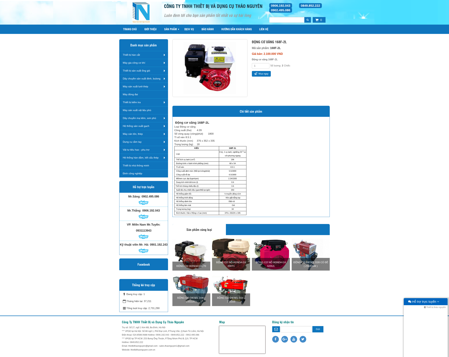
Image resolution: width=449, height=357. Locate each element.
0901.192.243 (158, 244)
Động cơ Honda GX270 (191, 266)
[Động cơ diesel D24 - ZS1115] (231, 289)
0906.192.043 (280, 5)
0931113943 (143, 230)
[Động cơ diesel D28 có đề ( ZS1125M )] (311, 254)
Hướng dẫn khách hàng (236, 29)
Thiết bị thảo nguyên (436, 307)
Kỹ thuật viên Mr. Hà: (134, 244)
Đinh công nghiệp (132, 173)
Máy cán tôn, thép (133, 133)
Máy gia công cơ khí (134, 62)
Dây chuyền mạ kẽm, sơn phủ (139, 118)
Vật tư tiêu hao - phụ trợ (136, 149)
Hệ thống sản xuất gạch (136, 126)
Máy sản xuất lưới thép (135, 86)
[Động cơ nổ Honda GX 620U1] (271, 254)
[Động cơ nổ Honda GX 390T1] (231, 254)
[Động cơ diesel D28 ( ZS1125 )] (191, 289)
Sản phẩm (170, 29)
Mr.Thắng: (134, 210)
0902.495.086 (280, 10)
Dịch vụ (189, 29)
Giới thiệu (150, 29)
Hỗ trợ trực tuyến (424, 301)
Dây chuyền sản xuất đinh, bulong (141, 78)
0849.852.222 (310, 5)
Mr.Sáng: (134, 196)
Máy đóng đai (130, 94)
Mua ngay (263, 73)
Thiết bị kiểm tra (132, 102)
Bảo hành (208, 29)
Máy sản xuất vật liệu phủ (137, 110)
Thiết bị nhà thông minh (136, 165)
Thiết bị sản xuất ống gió (136, 70)
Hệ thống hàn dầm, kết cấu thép (141, 157)
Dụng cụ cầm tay (132, 141)
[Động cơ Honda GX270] (191, 254)
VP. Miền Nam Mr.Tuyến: (143, 224)
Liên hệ (263, 29)
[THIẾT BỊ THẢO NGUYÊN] (141, 12)
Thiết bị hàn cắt (131, 54)
